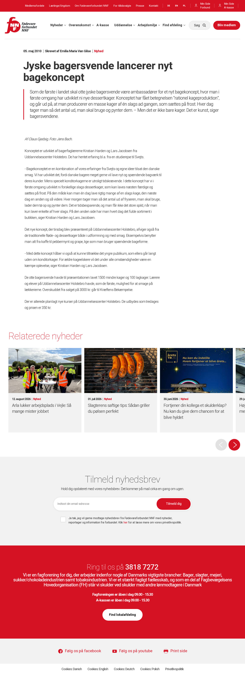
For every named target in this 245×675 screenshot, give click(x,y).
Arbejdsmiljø (147, 25)
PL (184, 6)
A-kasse (102, 25)
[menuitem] (57, 25)
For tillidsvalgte (122, 5)
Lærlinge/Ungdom (59, 5)
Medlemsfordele (34, 5)
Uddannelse (123, 25)
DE (168, 6)
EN (176, 6)
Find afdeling (172, 25)
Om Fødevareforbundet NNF (92, 5)
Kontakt (153, 5)
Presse (140, 5)
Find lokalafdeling (122, 614)
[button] (234, 445)
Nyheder (56, 25)
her (126, 522)
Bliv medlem (227, 25)
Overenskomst (80, 25)
